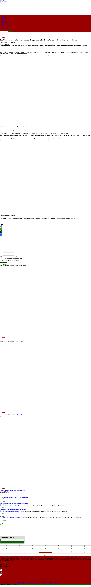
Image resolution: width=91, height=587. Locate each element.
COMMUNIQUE (56, 582)
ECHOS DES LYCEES (36, 582)
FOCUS (42, 582)
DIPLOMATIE (51, 582)
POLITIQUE (7, 582)
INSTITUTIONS (45, 582)
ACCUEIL (3, 582)
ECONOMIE (19, 582)
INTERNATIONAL (30, 582)
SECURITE (14, 582)
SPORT (26, 582)
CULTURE (22, 582)
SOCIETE (11, 582)
